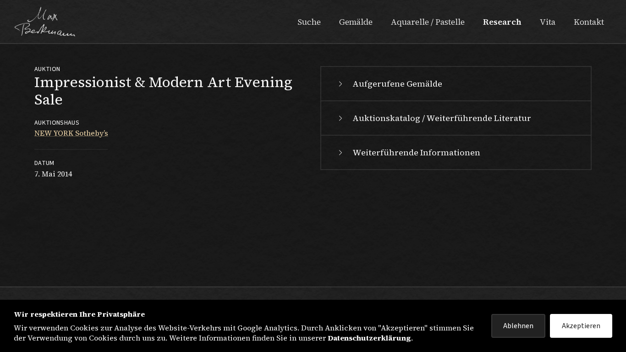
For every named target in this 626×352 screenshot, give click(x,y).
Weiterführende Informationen (416, 152)
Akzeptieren (581, 326)
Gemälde (356, 22)
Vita (547, 22)
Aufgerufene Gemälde (397, 83)
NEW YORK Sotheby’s (71, 133)
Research (502, 22)
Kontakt (589, 22)
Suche (309, 22)
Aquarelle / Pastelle (428, 22)
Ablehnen (518, 326)
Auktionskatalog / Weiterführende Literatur (441, 118)
